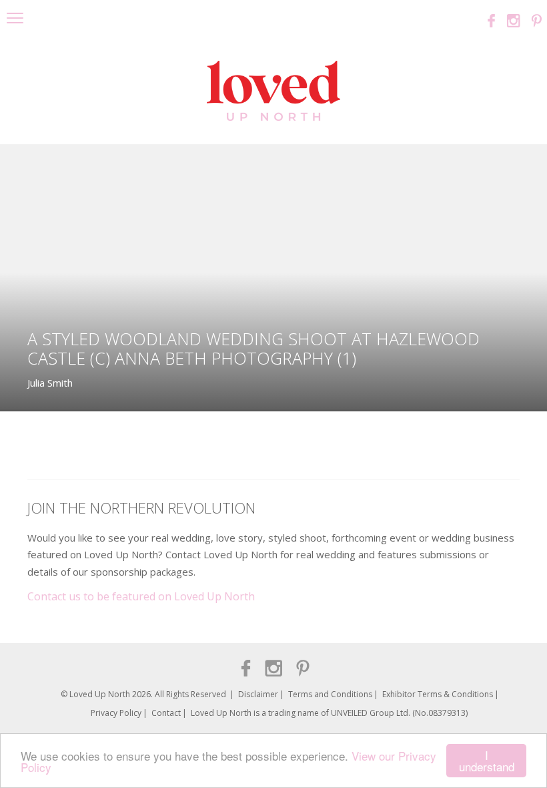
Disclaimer (258, 694)
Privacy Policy (116, 713)
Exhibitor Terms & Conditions (437, 694)
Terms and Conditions (330, 694)
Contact (166, 713)
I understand (486, 761)
